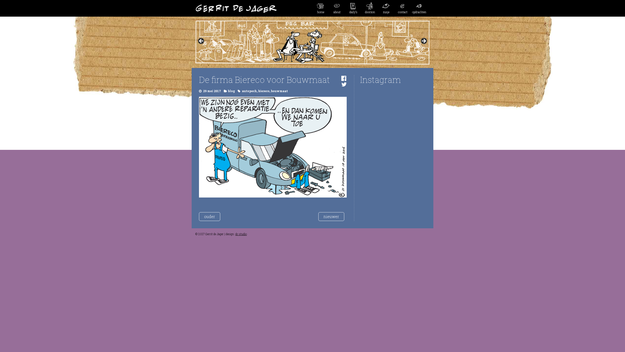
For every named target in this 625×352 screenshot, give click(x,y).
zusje (386, 12)
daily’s (353, 12)
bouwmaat (279, 91)
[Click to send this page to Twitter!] (344, 84)
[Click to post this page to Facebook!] (343, 78)
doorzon (370, 12)
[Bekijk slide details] (312, 42)
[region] (312, 42)
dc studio (241, 234)
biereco (264, 91)
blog (231, 91)
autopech (249, 91)
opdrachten (419, 12)
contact (402, 12)
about (337, 12)
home (320, 12)
